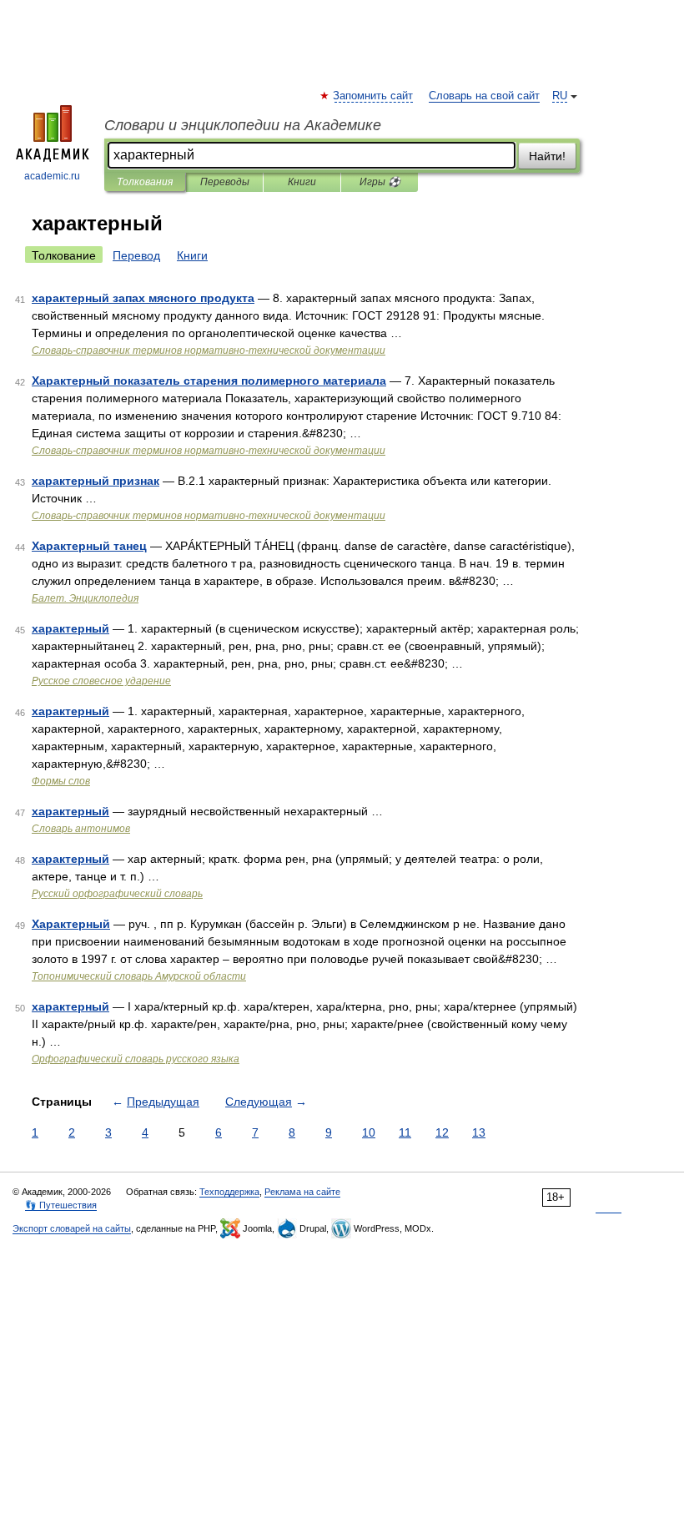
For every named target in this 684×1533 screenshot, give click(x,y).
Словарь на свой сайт (484, 96)
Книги (302, 182)
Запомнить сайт (373, 96)
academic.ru (52, 176)
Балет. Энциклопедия (85, 598)
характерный (70, 628)
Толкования (145, 182)
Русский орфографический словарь (117, 894)
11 (405, 1132)
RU (559, 96)
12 (442, 1132)
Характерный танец (89, 545)
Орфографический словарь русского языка (135, 1059)
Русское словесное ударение (101, 681)
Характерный (71, 923)
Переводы (224, 182)
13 (478, 1132)
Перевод (136, 255)
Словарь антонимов (81, 829)
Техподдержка (229, 1192)
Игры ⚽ (380, 182)
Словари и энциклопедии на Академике (242, 125)
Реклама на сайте (302, 1192)
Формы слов (61, 781)
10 (368, 1132)
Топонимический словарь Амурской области (139, 976)
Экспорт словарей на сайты (72, 1228)
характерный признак (95, 480)
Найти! (547, 156)
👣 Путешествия (61, 1205)
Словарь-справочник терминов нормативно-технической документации (208, 350)
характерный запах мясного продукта (143, 298)
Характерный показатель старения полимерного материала (209, 380)
